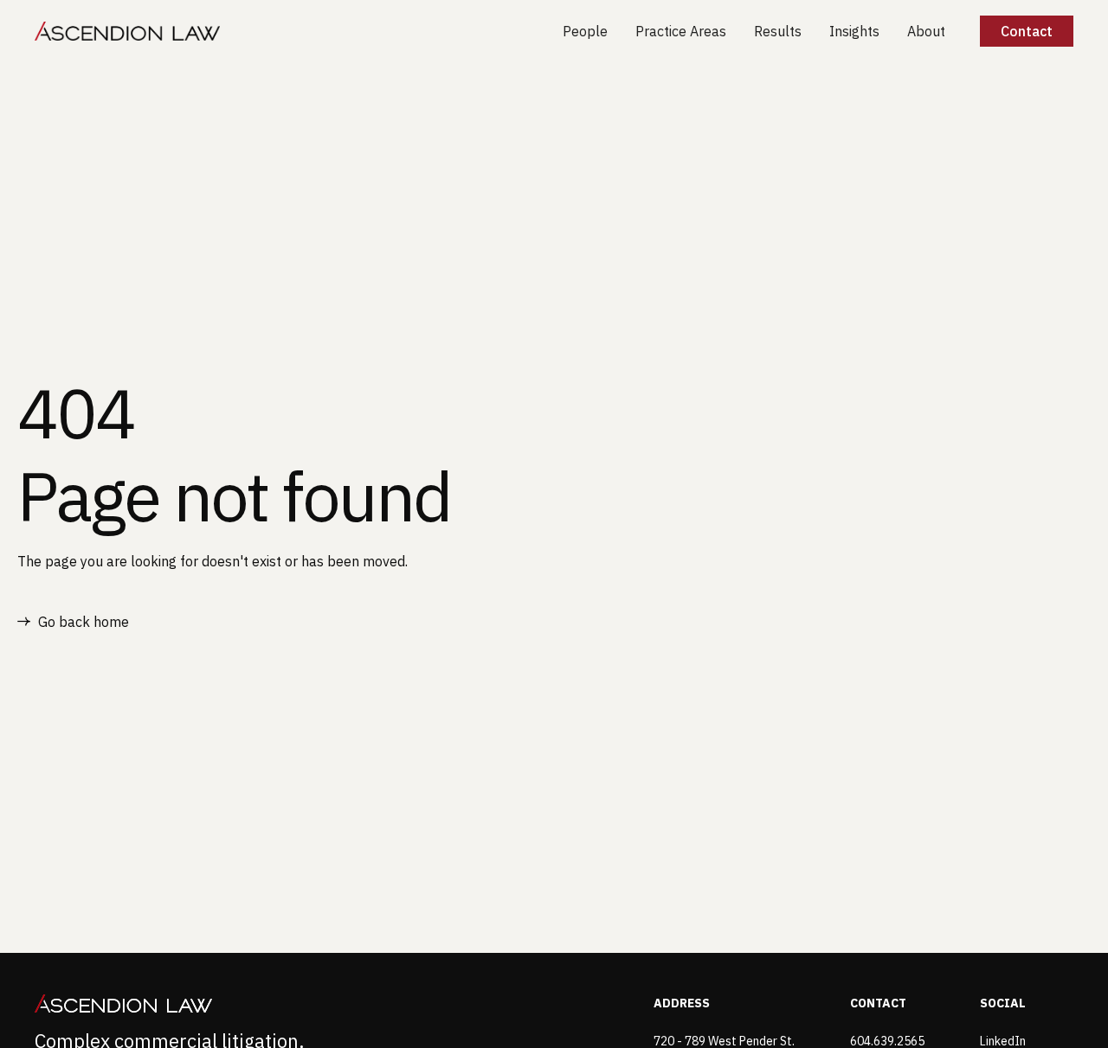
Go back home (83, 621)
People (585, 31)
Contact (1027, 31)
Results (778, 31)
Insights (854, 31)
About (926, 31)
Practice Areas (680, 31)
